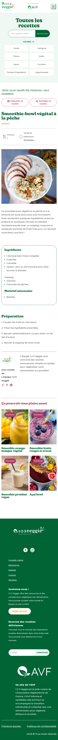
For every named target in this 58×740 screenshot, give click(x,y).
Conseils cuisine (15, 560)
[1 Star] (2, 124)
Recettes (12, 580)
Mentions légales (11, 726)
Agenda (12, 570)
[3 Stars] (5, 124)
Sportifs (21, 90)
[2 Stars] (4, 124)
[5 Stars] (9, 124)
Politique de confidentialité (41, 726)
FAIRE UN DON (19, 611)
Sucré (12, 90)
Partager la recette (44, 102)
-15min (4, 90)
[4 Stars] (7, 124)
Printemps (36, 90)
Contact (12, 575)
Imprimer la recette (16, 102)
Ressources (13, 565)
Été (27, 90)
